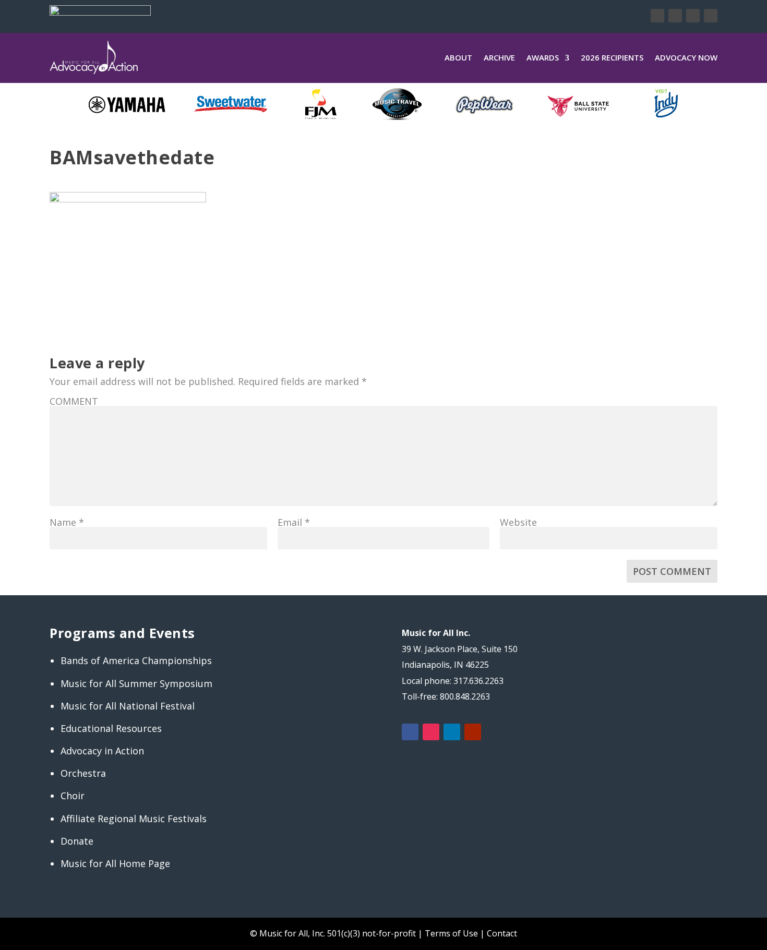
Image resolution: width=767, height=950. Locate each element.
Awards (542, 58)
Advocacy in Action (102, 750)
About (458, 58)
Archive (499, 58)
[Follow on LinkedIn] (693, 15)
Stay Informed (266, 15)
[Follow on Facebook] (657, 15)
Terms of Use (451, 933)
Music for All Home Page (115, 863)
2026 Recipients (612, 58)
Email (294, 522)
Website (518, 522)
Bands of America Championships (136, 660)
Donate (189, 15)
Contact (502, 933)
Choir (73, 795)
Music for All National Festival (128, 706)
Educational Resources (111, 728)
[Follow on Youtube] (710, 15)
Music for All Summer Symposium (136, 683)
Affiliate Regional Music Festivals (134, 818)
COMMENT (74, 401)
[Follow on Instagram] (675, 15)
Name (67, 522)
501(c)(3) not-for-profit (370, 933)
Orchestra (83, 773)
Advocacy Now (686, 58)
